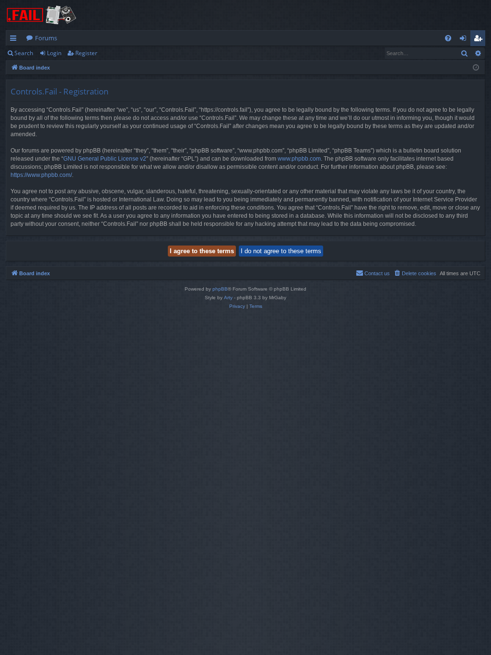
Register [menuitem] (480, 40)
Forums (46, 38)
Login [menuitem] (464, 40)
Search (23, 53)
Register (86, 53)
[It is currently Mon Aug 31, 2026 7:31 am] (476, 67)
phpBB (220, 289)
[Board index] (42, 15)
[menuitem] (448, 38)
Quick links (15, 40)
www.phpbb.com (299, 158)
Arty (228, 297)
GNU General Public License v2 (104, 158)
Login (54, 53)
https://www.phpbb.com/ (41, 175)
